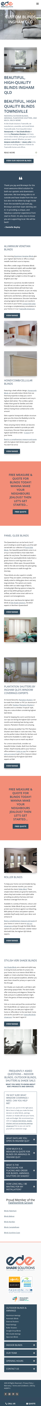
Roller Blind (23, 889)
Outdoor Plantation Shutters (23, 705)
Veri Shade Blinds (10, 967)
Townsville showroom (27, 309)
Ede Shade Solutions (17, 603)
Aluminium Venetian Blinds (23, 256)
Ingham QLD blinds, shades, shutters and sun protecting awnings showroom (19, 1123)
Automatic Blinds (12, 1318)
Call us (11, 1403)
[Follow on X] (17, 1394)
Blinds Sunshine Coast (12, 1233)
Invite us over (21, 751)
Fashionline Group (20, 1202)
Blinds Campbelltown (11, 1227)
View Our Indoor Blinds (18, 160)
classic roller (27, 142)
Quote (32, 1403)
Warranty (7, 1386)
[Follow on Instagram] (9, 1394)
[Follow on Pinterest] (13, 1394)
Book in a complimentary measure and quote (20, 439)
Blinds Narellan (9, 1222)
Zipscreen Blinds (12, 1337)
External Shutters (12, 1322)
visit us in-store (9, 754)
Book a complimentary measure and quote (19, 921)
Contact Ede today (29, 304)
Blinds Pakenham (10, 1211)
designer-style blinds (12, 142)
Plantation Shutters (18, 134)
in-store (27, 433)
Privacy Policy (28, 1383)
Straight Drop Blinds (13, 1331)
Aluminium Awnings (13, 1315)
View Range (12, 315)
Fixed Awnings (11, 1325)
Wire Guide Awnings (13, 1334)
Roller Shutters (11, 1328)
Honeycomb (9, 131)
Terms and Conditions (20, 1386)
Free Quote (20, 511)
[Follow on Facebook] (5, 1394)
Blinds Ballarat (9, 1216)
